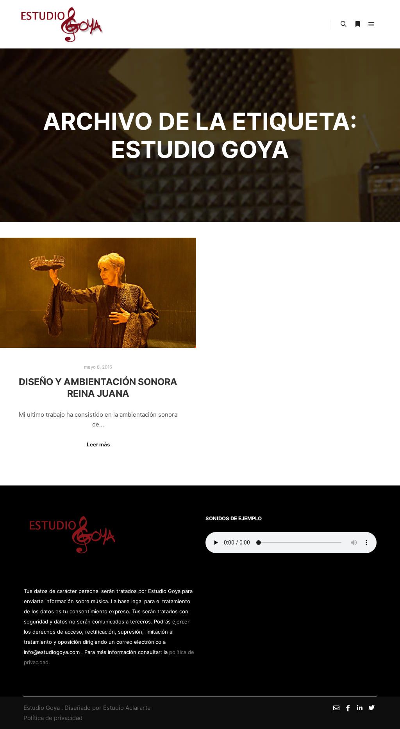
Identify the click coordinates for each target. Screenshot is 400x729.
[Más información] (357, 24)
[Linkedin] (360, 708)
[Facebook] (348, 708)
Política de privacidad (52, 718)
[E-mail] (336, 708)
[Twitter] (371, 708)
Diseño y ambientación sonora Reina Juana (98, 387)
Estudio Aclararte (127, 707)
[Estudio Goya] (62, 24)
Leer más (98, 444)
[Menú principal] (371, 24)
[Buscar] (343, 24)
